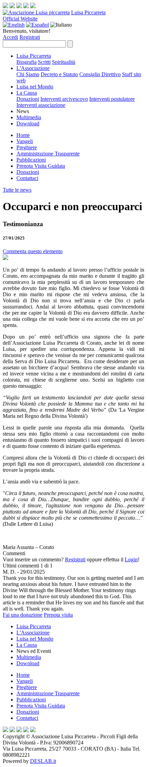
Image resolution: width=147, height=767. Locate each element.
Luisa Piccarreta (88, 12)
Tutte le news (17, 190)
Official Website (20, 19)
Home (23, 135)
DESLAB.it (43, 761)
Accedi (10, 37)
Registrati (29, 37)
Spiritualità (63, 62)
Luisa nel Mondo (34, 87)
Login (131, 559)
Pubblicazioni (31, 160)
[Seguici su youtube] (26, 6)
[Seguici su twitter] (19, 6)
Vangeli (24, 141)
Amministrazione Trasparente (48, 153)
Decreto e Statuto (59, 74)
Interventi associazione (40, 105)
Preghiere (26, 147)
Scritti (44, 62)
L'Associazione (33, 68)
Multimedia (28, 117)
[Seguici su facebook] (5, 6)
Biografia (26, 62)
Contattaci (27, 178)
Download (27, 123)
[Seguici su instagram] (12, 6)
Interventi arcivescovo (64, 99)
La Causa (26, 93)
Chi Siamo (27, 74)
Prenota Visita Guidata (40, 166)
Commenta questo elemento (33, 251)
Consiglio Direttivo (100, 74)
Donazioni (27, 99)
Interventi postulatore (112, 99)
